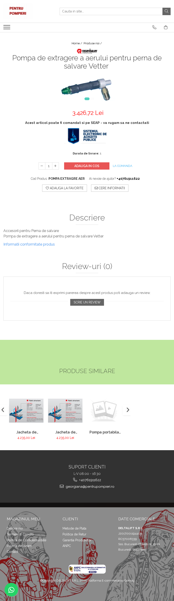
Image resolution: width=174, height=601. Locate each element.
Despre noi (15, 528)
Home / (77, 43)
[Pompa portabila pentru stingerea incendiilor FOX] (104, 410)
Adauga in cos (86, 166)
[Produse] (7, 28)
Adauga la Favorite (66, 188)
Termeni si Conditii (20, 534)
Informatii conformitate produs (29, 244)
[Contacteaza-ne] (154, 27)
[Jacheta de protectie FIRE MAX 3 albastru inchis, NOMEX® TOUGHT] (26, 411)
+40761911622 (89, 480)
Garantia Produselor (77, 540)
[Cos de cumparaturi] (166, 27)
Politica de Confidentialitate (26, 540)
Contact (12, 552)
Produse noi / (93, 43)
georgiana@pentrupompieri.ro (89, 487)
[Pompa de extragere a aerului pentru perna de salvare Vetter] (87, 88)
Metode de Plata (74, 528)
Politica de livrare (19, 546)
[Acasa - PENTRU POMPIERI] (26, 11)
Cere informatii (111, 188)
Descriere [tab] (87, 217)
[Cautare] (166, 11)
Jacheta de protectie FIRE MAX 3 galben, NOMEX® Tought (65, 432)
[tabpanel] (87, 88)
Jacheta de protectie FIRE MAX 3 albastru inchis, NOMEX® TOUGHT (26, 432)
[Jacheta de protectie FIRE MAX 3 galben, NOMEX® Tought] (65, 411)
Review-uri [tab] (87, 266)
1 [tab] (87, 98)
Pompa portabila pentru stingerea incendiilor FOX (104, 432)
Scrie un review (87, 302)
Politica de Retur (74, 534)
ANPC (67, 546)
